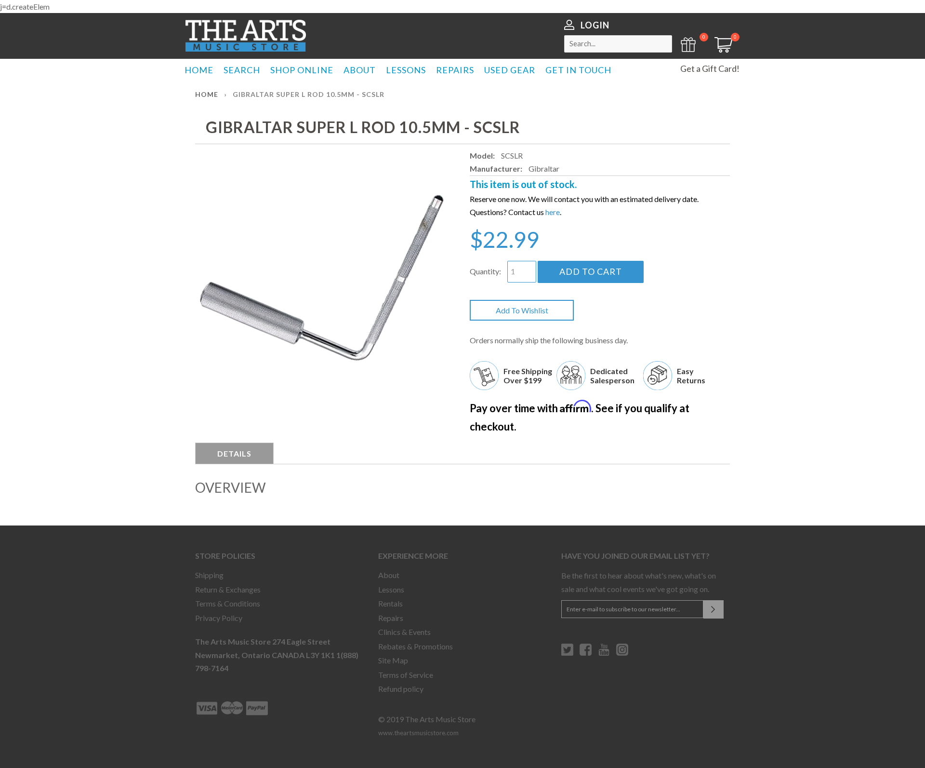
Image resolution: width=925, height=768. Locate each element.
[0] (720, 49)
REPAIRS (455, 70)
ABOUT (360, 70)
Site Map (393, 660)
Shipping (209, 574)
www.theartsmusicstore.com (418, 733)
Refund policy (400, 688)
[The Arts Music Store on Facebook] (586, 653)
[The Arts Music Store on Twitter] (567, 653)
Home (206, 94)
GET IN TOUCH (578, 70)
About (388, 574)
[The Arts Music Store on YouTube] (604, 653)
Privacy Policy (218, 617)
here (552, 211)
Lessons (391, 589)
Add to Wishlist (522, 310)
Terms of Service (405, 674)
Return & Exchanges (228, 589)
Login (595, 25)
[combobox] (618, 44)
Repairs (390, 617)
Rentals (390, 603)
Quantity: (485, 271)
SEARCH (242, 70)
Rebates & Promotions (415, 646)
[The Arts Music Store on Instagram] (622, 653)
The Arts (245, 35)
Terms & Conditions (227, 603)
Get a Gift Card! (710, 68)
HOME (199, 70)
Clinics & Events (404, 631)
